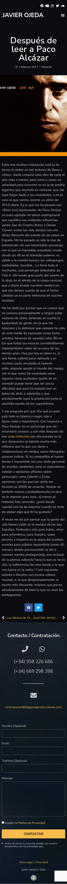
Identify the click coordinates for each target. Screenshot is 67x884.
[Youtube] (47, 5)
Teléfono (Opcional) (14, 761)
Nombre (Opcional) (14, 726)
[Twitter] (57, 5)
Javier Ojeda (23, 15)
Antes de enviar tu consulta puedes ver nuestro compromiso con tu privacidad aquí (31, 845)
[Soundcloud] (62, 5)
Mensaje (7, 778)
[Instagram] (52, 5)
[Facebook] (42, 5)
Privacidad (41, 862)
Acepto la (25, 823)
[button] (63, 15)
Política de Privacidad (31, 823)
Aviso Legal (26, 862)
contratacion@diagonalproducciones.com (33, 707)
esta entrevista (19, 436)
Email (5, 743)
